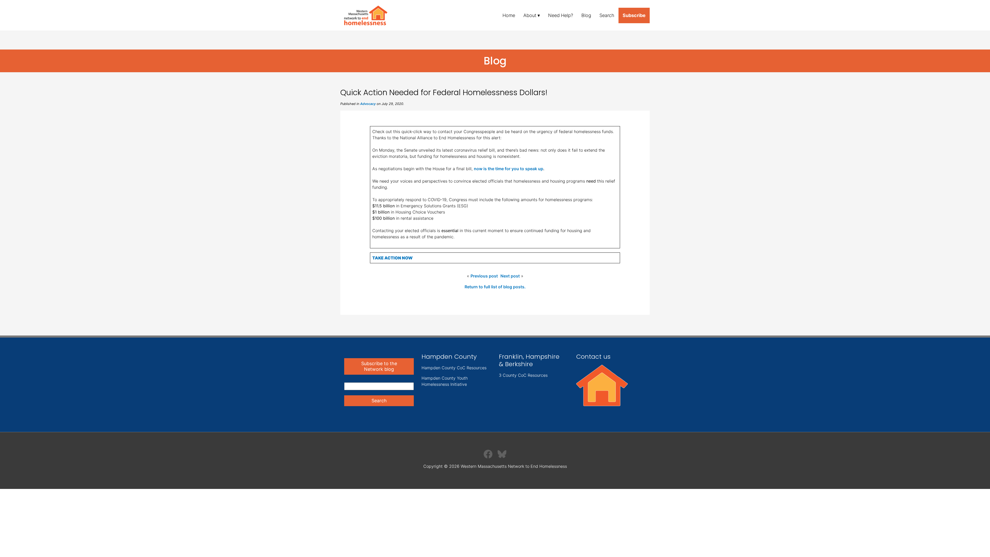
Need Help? (560, 15)
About (529, 15)
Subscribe (634, 15)
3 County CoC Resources (523, 375)
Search (606, 15)
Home (508, 15)
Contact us (593, 356)
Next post (510, 275)
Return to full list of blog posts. (495, 286)
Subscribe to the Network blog (379, 366)
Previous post (484, 275)
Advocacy (368, 104)
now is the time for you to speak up (508, 168)
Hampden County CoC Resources (454, 367)
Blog (586, 15)
